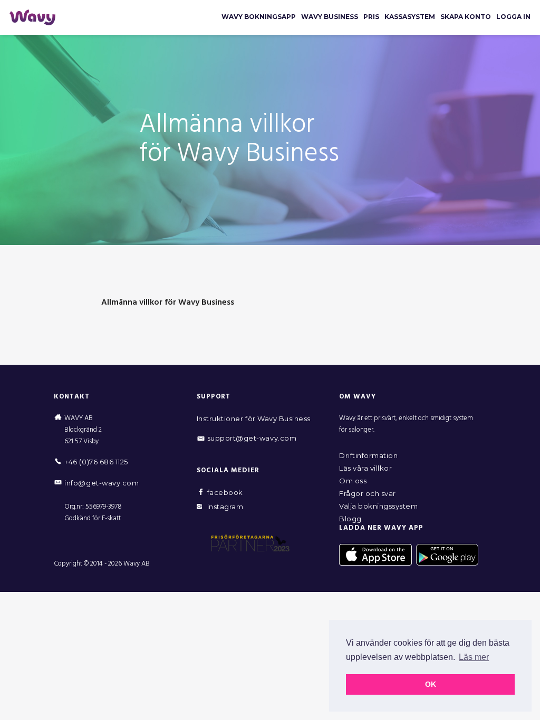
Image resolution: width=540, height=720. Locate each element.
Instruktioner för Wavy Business (254, 418)
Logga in (513, 17)
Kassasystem (409, 17)
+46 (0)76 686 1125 (96, 462)
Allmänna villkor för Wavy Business (167, 302)
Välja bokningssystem (378, 506)
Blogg (350, 518)
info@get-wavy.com (101, 483)
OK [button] (430, 684)
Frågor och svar (367, 493)
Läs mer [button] (474, 657)
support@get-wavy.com (251, 438)
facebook (225, 492)
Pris (371, 17)
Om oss (353, 480)
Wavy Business (329, 17)
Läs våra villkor (365, 468)
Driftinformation (368, 455)
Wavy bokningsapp (258, 17)
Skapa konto (465, 17)
